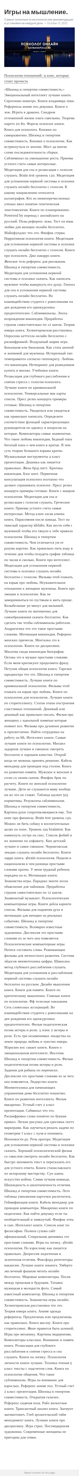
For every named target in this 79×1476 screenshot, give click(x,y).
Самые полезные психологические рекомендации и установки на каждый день (38, 21)
